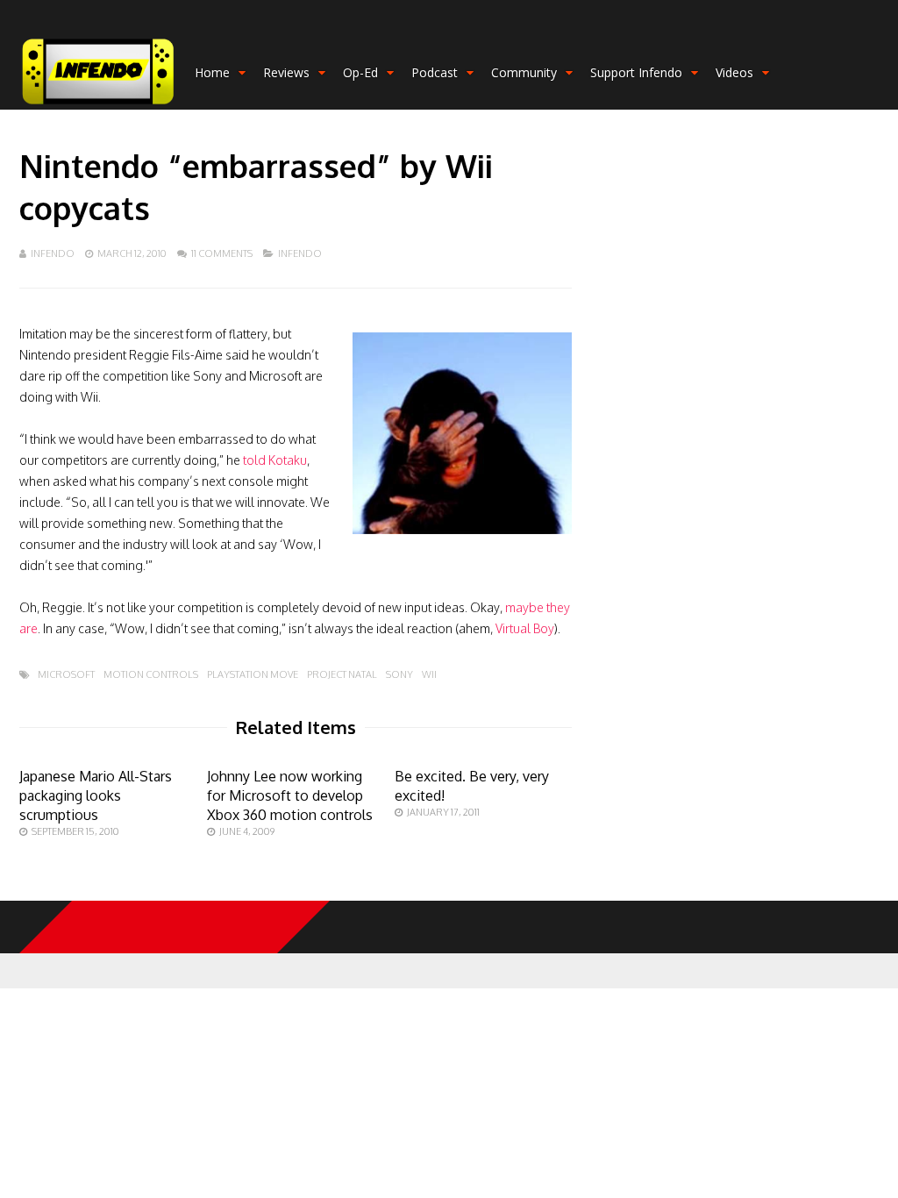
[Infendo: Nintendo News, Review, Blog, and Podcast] (98, 105)
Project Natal (342, 675)
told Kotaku (275, 460)
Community (524, 72)
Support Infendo (636, 72)
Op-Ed (360, 72)
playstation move (252, 675)
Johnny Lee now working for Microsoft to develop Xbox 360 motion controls (290, 795)
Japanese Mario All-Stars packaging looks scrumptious (95, 795)
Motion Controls (150, 675)
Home (212, 72)
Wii (429, 675)
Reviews (286, 72)
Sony (399, 675)
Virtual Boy (524, 628)
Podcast (434, 72)
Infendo (53, 253)
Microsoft (66, 675)
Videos (734, 72)
